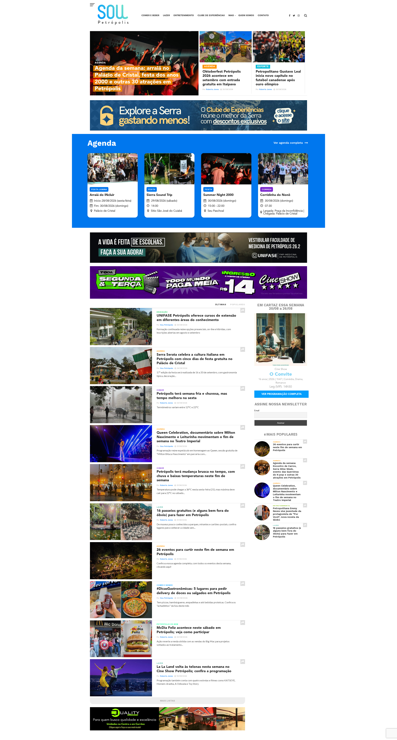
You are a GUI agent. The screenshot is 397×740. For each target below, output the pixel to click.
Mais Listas (167, 700)
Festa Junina (99, 189)
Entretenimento (184, 15)
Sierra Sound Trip (159, 195)
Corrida (266, 189)
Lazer (166, 15)
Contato (263, 15)
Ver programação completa (281, 398)
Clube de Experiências (211, 15)
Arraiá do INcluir (102, 195)
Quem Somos (246, 15)
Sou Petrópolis (166, 325)
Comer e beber (150, 15)
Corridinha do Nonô (275, 195)
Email (256, 414)
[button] (257, 362)
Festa (151, 189)
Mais (231, 15)
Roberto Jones (212, 89)
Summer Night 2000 (218, 195)
